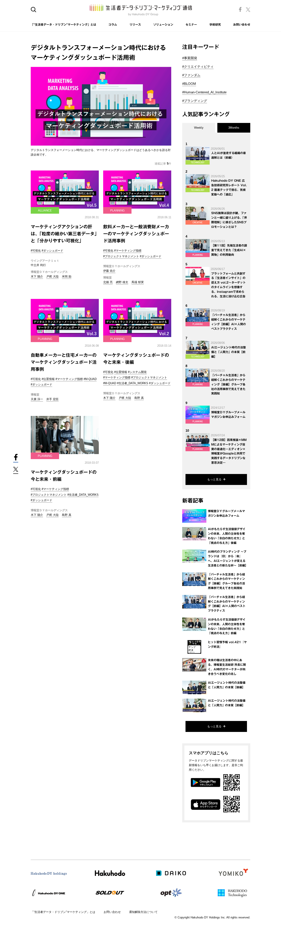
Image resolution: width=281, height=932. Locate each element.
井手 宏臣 (52, 399)
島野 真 (139, 397)
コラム (112, 24)
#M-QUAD (90, 379)
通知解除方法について (143, 912)
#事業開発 (189, 58)
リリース (135, 24)
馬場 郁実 (137, 282)
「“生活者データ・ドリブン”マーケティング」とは (63, 912)
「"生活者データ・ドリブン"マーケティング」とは (63, 24)
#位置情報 (48, 379)
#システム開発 (137, 372)
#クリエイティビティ (198, 66)
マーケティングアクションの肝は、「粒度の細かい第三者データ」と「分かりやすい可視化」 (65, 233)
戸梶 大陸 (52, 276)
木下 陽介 (37, 276)
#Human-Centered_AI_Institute (204, 92)
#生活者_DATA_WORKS (132, 383)
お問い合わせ (241, 24)
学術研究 (215, 24)
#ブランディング (194, 101)
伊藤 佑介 (109, 270)
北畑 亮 (108, 282)
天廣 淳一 (37, 399)
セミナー (191, 24)
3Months (233, 127)
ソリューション (163, 24)
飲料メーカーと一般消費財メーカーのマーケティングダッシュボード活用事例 (136, 233)
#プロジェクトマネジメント (121, 256)
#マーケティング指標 (127, 250)
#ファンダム (191, 75)
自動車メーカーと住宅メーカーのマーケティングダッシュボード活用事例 (64, 362)
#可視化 (36, 250)
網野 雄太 (122, 282)
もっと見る (214, 479)
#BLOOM (189, 83)
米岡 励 (66, 276)
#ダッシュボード (52, 250)
